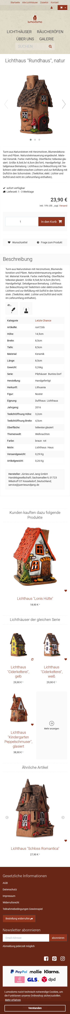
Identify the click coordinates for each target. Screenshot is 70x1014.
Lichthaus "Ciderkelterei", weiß (52, 671)
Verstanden (35, 1008)
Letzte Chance (43, 320)
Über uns (25, 39)
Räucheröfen (50, 32)
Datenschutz (10, 889)
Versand (63, 205)
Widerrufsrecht (11, 902)
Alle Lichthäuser (30, 2)
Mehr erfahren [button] (13, 999)
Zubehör (44, 2)
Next (63, 817)
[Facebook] (47, 958)
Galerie (46, 39)
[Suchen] (51, 46)
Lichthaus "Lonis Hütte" (35, 599)
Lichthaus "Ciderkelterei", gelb (18, 671)
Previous (7, 817)
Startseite (15, 2)
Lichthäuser (19, 32)
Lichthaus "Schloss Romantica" (35, 849)
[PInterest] (55, 958)
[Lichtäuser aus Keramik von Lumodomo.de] (35, 19)
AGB (5, 883)
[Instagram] (63, 958)
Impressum (9, 896)
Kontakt (55, 2)
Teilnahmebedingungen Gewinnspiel (23, 909)
